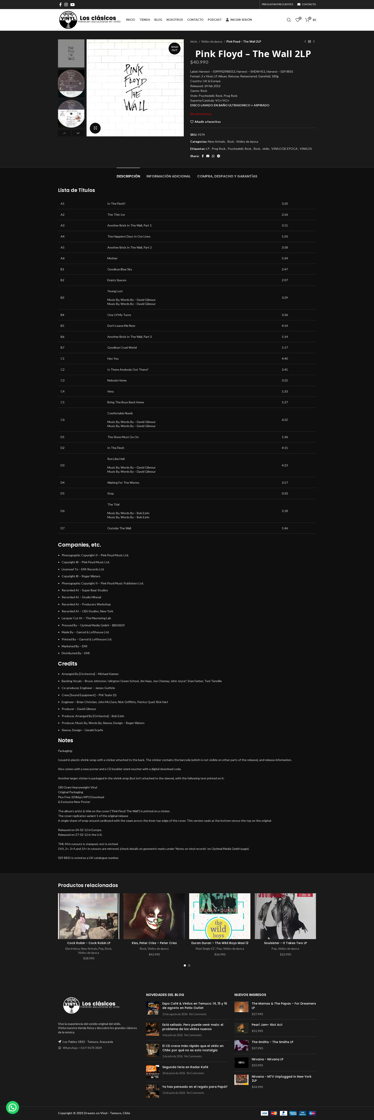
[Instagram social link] (66, 4)
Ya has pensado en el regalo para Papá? (194, 1087)
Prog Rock (219, 148)
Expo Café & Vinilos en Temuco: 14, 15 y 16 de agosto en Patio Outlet (194, 1005)
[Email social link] (208, 156)
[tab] (128, 174)
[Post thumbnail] (152, 1009)
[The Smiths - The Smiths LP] (241, 1045)
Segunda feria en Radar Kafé (185, 1067)
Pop (101, 948)
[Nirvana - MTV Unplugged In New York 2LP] (241, 1082)
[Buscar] (289, 20)
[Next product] (314, 42)
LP (208, 148)
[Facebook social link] (60, 4)
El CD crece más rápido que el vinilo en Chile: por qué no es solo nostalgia (193, 1048)
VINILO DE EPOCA (284, 148)
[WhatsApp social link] (213, 156)
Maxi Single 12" (205, 948)
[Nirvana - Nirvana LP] (241, 1062)
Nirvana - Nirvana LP (267, 1059)
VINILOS (306, 148)
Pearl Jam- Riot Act (267, 1025)
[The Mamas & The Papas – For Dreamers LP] (241, 1009)
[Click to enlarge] (95, 128)
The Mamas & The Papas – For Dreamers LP (284, 1006)
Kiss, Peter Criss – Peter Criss (154, 943)
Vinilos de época (212, 41)
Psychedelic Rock (239, 148)
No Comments (197, 1014)
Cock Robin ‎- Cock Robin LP (88, 943)
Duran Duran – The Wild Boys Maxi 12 (219, 943)
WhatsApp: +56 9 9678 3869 (82, 1048)
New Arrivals (216, 141)
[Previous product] (305, 42)
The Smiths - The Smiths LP (272, 1042)
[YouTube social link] (72, 4)
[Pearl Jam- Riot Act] (241, 1028)
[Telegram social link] (218, 156)
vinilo (265, 148)
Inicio (194, 41)
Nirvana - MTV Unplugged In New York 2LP (281, 1079)
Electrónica (72, 948)
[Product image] (154, 916)
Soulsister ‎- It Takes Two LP (285, 943)
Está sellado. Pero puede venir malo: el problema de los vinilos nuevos (192, 1027)
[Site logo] (90, 19)
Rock (230, 141)
